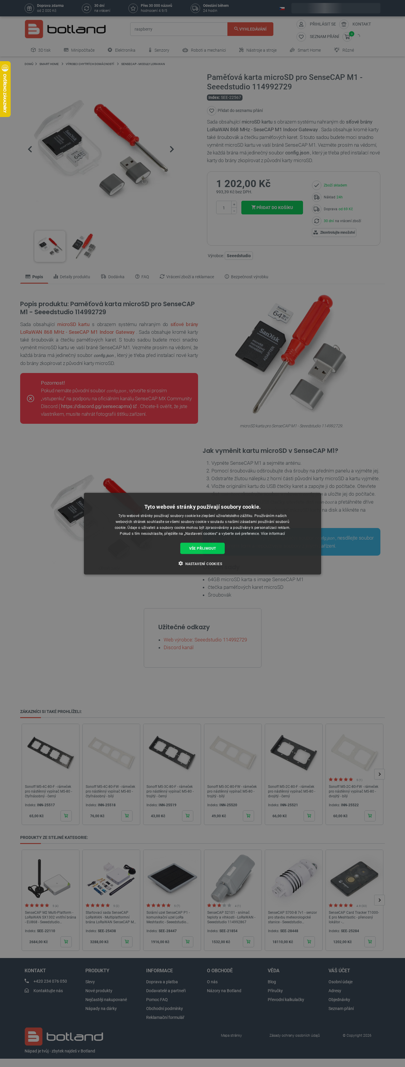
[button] (202, 563)
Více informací (273, 533)
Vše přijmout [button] (202, 548)
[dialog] (202, 533)
